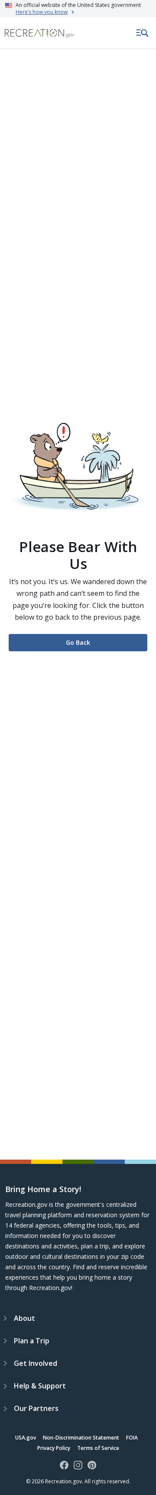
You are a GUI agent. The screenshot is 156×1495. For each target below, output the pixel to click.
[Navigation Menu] (142, 33)
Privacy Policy (53, 1448)
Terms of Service (98, 1448)
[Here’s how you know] (78, 8)
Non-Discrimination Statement (81, 1437)
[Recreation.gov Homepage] (39, 33)
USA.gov (25, 1437)
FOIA (132, 1437)
